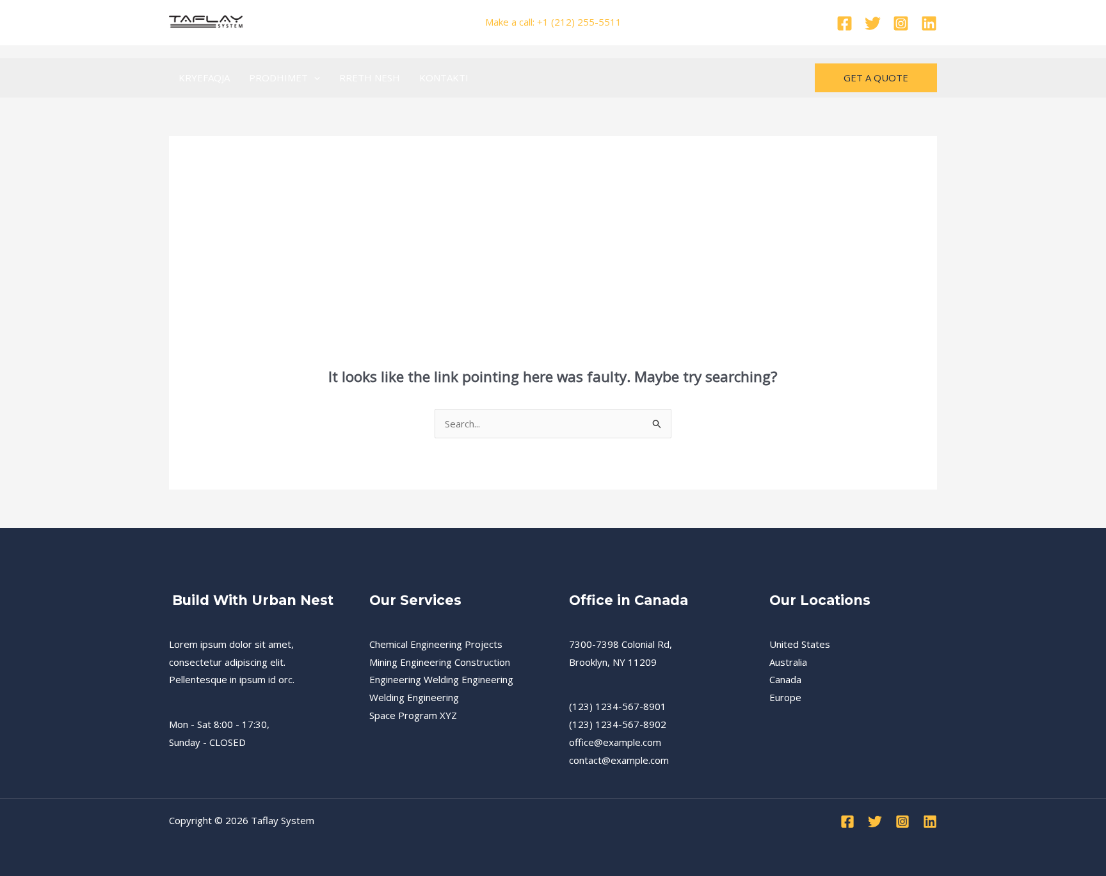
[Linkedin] (929, 23)
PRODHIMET (278, 77)
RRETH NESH (369, 77)
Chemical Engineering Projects (435, 644)
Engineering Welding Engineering (441, 679)
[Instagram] (901, 23)
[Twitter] (873, 23)
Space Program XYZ (413, 715)
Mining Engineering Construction (439, 662)
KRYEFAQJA (204, 77)
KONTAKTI (444, 77)
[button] (314, 77)
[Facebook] (845, 23)
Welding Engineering (414, 697)
